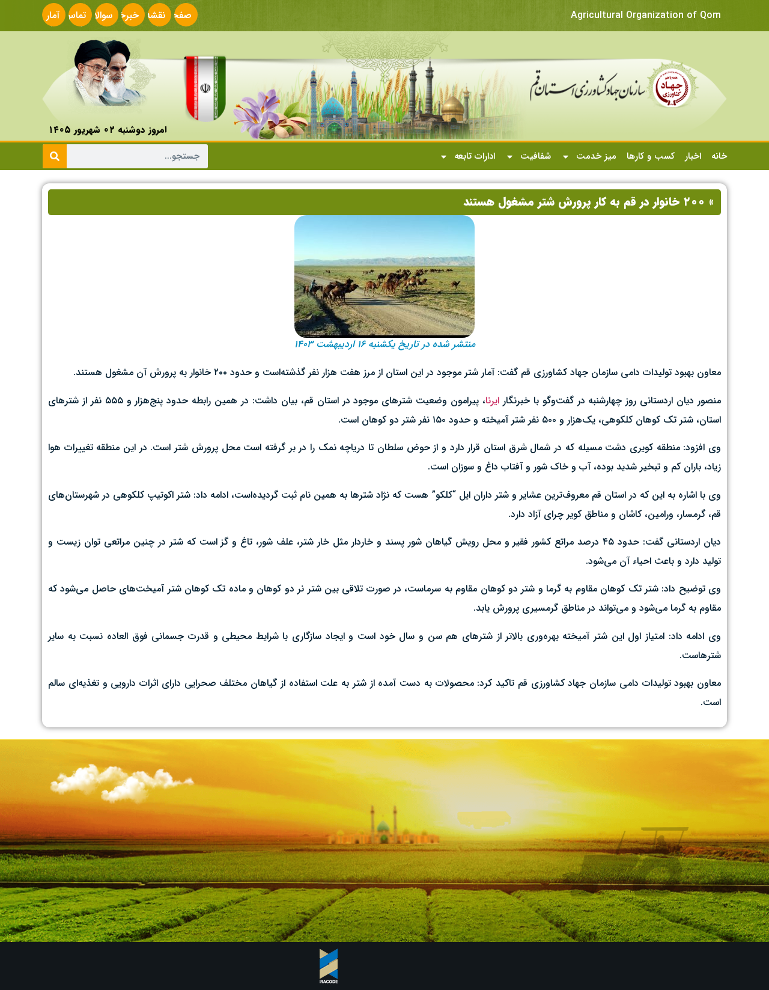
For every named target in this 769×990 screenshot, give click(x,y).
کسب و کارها (651, 156)
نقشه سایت (154, 22)
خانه (719, 156)
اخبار (693, 156)
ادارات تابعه (474, 156)
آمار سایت (48, 22)
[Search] (55, 156)
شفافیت (535, 156)
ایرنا (492, 400)
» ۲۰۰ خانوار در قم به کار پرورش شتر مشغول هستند (588, 202)
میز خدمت (596, 156)
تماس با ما (75, 22)
